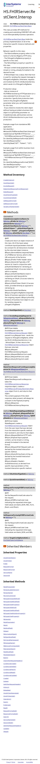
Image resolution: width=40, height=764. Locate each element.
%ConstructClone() (9, 596)
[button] (4, 212)
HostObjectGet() (8, 183)
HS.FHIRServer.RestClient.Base (21, 26)
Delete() (6, 681)
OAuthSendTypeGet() (10, 195)
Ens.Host (26, 233)
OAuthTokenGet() (9, 696)
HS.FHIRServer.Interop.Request (16, 333)
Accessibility (29, 762)
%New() (6, 631)
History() (6, 687)
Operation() (7, 699)
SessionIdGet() (8, 723)
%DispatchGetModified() (11, 602)
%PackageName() (9, 643)
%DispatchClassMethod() (11, 599)
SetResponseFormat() (10, 204)
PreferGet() (7, 705)
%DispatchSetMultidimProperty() (14, 613)
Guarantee (21, 762)
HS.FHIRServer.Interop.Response (17, 345)
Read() (5, 708)
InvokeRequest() (8, 186)
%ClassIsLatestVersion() (11, 590)
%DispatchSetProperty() (11, 616)
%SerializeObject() (9, 649)
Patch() (5, 702)
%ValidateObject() (9, 655)
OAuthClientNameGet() (11, 693)
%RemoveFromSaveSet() (11, 646)
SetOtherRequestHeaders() (12, 726)
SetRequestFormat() (10, 201)
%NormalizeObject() (10, 634)
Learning (31, 4)
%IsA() (5, 625)
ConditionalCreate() (9, 664)
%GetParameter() (9, 622)
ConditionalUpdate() (10, 675)
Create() (6, 678)
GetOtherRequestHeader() (12, 684)
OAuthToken (7, 561)
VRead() (6, 731)
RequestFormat (8, 567)
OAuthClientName (9, 558)
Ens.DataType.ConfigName (13, 540)
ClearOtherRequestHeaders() (13, 661)
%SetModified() (8, 652)
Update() (6, 729)
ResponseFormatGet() (10, 714)
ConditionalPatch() (9, 669)
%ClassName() (8, 593)
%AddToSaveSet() (9, 587)
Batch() (5, 658)
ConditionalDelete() (9, 667)
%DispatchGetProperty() (11, 604)
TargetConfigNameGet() (11, 207)
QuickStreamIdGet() (10, 198)
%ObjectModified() (9, 637)
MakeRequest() (8, 192)
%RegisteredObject (10, 318)
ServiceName (7, 572)
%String (6, 221)
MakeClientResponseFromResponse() (15, 189)
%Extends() (7, 619)
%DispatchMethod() (10, 607)
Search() (6, 717)
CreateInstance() (8, 180)
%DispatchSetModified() (11, 610)
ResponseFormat (9, 570)
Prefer (5, 564)
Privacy (8, 762)
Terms (13, 762)
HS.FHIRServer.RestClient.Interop (15, 235)
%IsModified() (8, 628)
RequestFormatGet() (10, 711)
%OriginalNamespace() (11, 640)
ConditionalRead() (9, 672)
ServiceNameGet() (9, 720)
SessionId (6, 575)
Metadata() (7, 690)
